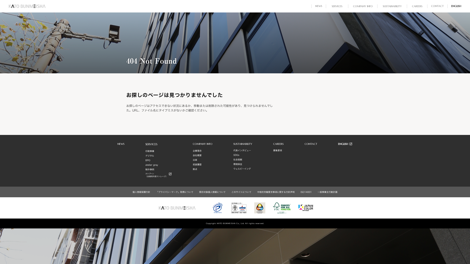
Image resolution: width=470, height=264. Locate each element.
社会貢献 (237, 159)
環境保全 (237, 164)
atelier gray (151, 164)
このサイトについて (241, 192)
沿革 (195, 160)
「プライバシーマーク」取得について (174, 192)
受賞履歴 (197, 164)
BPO (147, 160)
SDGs (236, 155)
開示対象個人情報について (212, 192)
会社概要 (197, 155)
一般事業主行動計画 (327, 192)
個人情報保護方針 (141, 192)
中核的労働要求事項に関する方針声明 (276, 192)
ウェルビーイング (242, 168)
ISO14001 (306, 192)
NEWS (121, 144)
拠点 (195, 169)
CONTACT (311, 144)
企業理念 (197, 150)
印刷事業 (149, 151)
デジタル (149, 155)
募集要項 (277, 150)
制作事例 (149, 169)
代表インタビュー (242, 150)
